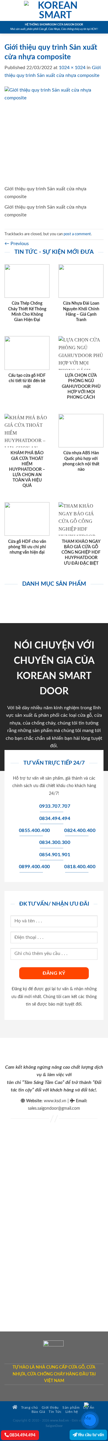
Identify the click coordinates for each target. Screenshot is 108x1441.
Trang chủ (29, 1407)
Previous (16, 243)
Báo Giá (38, 1411)
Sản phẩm (71, 1407)
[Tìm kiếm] (101, 10)
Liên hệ (71, 1411)
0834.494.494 (22, 1435)
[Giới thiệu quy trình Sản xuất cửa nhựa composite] (54, 135)
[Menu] (8, 10)
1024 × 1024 (72, 67)
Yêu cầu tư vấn (90, 1435)
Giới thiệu (50, 1407)
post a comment (77, 234)
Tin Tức (55, 1411)
